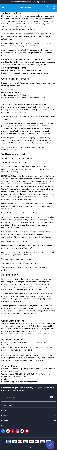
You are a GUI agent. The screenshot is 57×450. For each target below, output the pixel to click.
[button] (3, 7)
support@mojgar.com (10, 26)
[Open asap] (50, 445)
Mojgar (30, 447)
